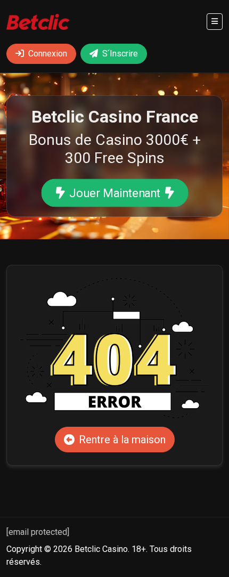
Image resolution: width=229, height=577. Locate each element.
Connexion (47, 53)
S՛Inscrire (120, 53)
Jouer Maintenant (114, 193)
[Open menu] (215, 21)
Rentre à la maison (122, 439)
